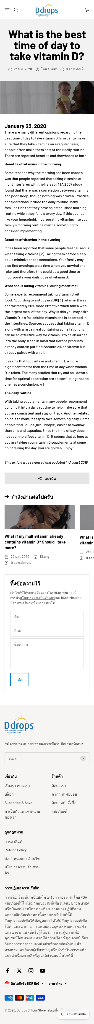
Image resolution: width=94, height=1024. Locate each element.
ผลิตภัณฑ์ (59, 811)
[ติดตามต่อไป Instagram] (31, 971)
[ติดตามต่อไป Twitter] (19, 971)
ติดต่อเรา (59, 785)
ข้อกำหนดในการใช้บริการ (28, 603)
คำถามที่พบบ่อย (64, 794)
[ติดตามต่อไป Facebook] (8, 971)
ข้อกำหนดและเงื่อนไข (22, 858)
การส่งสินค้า (14, 841)
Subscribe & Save (18, 802)
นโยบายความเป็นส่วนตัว (37, 598)
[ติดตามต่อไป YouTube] (42, 971)
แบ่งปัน (50, 478)
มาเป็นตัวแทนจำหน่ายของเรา (22, 814)
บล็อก (9, 794)
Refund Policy (16, 850)
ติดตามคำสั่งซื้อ (64, 802)
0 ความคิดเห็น (76, 69)
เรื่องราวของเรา (17, 785)
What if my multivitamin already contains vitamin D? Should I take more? (35, 542)
